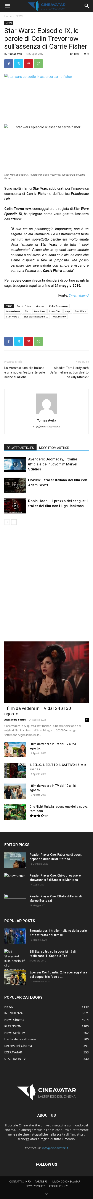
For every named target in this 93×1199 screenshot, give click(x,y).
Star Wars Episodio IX (36, 316)
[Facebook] (8, 63)
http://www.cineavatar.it (46, 426)
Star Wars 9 (12, 316)
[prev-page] (7, 522)
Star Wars (80, 311)
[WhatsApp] (38, 63)
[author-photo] (46, 414)
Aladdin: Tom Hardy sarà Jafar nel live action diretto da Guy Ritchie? (69, 372)
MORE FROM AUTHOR (54, 448)
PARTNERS (41, 1181)
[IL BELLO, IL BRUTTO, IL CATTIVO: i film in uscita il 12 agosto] (15, 770)
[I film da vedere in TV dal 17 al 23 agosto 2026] (15, 749)
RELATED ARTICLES (20, 448)
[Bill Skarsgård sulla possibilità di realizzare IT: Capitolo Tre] (15, 960)
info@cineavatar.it (55, 1148)
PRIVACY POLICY (35, 1186)
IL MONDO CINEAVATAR (66, 1181)
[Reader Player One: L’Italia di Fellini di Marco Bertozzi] (15, 901)
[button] (7, 6)
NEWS (19, 16)
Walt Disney (59, 316)
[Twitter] (18, 63)
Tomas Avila (15, 53)
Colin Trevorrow (58, 306)
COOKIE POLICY (58, 1186)
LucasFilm (55, 311)
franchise (39, 311)
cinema (40, 306)
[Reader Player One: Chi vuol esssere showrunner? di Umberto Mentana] (15, 880)
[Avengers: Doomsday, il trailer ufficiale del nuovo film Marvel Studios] (15, 464)
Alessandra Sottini (15, 719)
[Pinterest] (28, 63)
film (27, 311)
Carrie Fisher (24, 306)
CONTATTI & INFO (20, 1181)
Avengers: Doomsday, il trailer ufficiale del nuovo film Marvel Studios (52, 464)
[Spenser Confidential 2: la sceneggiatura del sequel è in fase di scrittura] (15, 977)
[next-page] (14, 522)
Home (8, 16)
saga (67, 311)
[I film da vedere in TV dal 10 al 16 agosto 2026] (15, 791)
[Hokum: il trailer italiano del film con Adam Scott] (15, 485)
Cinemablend (79, 295)
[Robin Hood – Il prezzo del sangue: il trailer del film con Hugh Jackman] (15, 505)
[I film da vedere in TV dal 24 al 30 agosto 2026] (46, 672)
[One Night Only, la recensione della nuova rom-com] (15, 812)
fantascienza (13, 311)
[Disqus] (46, 586)
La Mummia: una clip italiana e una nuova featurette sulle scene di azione (24, 372)
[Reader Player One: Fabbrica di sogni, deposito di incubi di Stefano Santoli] (15, 860)
